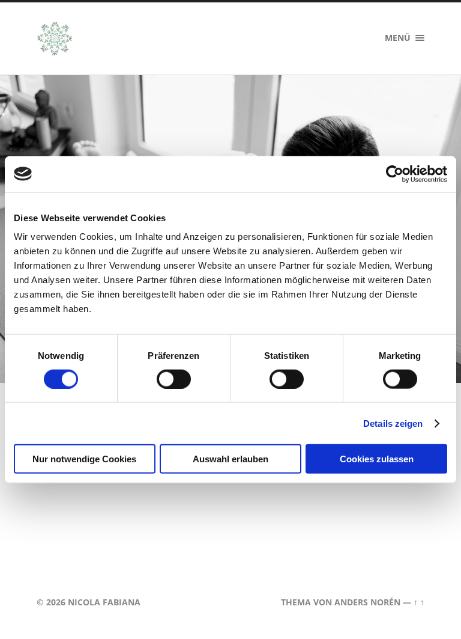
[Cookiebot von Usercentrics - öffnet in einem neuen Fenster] (394, 174)
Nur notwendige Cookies (84, 459)
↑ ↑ (419, 602)
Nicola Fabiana (104, 602)
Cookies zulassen (377, 459)
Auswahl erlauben (230, 459)
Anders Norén (367, 602)
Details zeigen (393, 423)
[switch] (174, 378)
